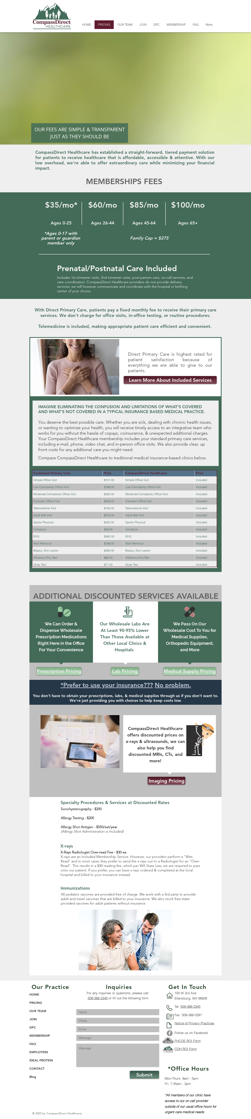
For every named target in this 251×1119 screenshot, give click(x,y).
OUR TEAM (37, 1011)
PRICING (35, 1003)
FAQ (32, 1044)
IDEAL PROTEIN (41, 1060)
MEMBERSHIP (39, 1036)
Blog (32, 1077)
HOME (34, 994)
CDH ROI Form (186, 1049)
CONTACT (37, 1068)
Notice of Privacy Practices (194, 1023)
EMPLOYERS (38, 1052)
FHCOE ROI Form (188, 1041)
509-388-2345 (98, 998)
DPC (32, 1027)
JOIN (33, 1019)
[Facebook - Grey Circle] (170, 1033)
